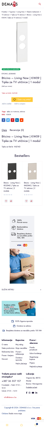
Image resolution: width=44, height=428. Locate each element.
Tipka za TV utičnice (18, 15)
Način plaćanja (21, 363)
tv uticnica (16, 111)
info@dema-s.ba (10, 397)
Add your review (7, 86)
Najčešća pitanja (36, 366)
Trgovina (12, 12)
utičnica (22, 111)
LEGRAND (12, 74)
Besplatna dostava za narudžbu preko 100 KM (24, 330)
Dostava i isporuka (19, 358)
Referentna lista (8, 351)
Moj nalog (19, 344)
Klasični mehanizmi (33, 12)
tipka (8, 111)
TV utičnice (5, 15)
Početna (4, 12)
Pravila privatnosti (33, 348)
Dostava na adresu (24, 326)
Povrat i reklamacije (20, 352)
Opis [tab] (4, 129)
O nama (5, 344)
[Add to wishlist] (6, 104)
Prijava (32, 363)
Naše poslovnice (8, 348)
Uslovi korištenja (35, 353)
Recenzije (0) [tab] (17, 129)
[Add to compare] (19, 104)
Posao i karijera (7, 355)
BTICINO (5, 74)
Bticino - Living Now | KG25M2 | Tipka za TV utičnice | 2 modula (12, 186)
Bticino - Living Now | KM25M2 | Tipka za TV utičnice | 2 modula (32, 186)
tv (11, 111)
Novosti (5, 359)
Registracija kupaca (34, 358)
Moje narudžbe (21, 348)
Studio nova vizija (15, 413)
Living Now (21, 12)
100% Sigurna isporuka (24, 321)
